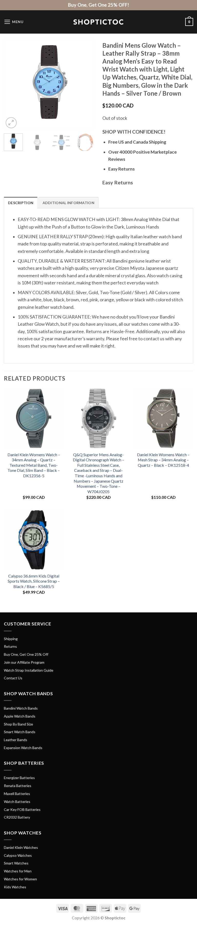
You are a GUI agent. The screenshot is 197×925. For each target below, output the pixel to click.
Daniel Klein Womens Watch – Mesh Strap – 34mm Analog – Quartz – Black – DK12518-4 (163, 460)
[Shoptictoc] (98, 22)
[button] (14, 21)
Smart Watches (16, 863)
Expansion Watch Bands (23, 747)
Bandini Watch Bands (21, 708)
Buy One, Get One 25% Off (26, 654)
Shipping (11, 638)
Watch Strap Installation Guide (28, 670)
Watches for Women (20, 879)
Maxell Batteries (17, 793)
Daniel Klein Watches (21, 847)
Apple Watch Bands (19, 716)
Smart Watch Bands (19, 732)
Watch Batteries (17, 801)
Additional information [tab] (68, 203)
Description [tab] (20, 203)
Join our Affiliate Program (24, 662)
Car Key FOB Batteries (22, 809)
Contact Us (13, 678)
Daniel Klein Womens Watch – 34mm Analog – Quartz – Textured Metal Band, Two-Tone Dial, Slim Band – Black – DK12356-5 (33, 465)
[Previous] (12, 84)
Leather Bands (15, 740)
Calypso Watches (18, 855)
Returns (10, 646)
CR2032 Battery (17, 817)
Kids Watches (15, 887)
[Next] (86, 84)
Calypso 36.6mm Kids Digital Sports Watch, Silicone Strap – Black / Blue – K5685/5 (34, 581)
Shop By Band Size (18, 724)
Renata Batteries (17, 785)
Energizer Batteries (19, 777)
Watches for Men (18, 871)
